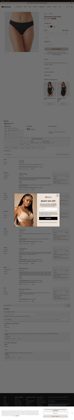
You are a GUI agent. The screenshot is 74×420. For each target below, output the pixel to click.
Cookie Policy (17, 415)
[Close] (72, 413)
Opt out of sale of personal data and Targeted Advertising (55, 410)
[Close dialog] (57, 195)
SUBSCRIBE (48, 218)
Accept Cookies (55, 416)
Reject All (55, 413)
